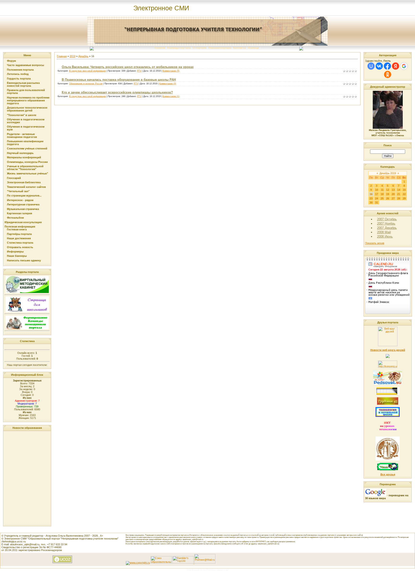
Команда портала (178, 47)
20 (393, 194)
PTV (139, 71)
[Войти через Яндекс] (395, 66)
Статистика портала (20, 242)
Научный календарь (20, 153)
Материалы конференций (24, 157)
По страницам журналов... (24, 195)
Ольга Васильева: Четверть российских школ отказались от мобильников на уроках (128, 67)
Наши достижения (19, 238)
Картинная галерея (19, 213)
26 (387, 198)
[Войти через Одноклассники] (387, 74)
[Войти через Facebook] (387, 66)
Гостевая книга (17, 229)
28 (398, 198)
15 (404, 189)
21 (398, 194)
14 (398, 189)
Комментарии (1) (171, 96)
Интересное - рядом (20, 200)
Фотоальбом (15, 217)
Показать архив (374, 243)
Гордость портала (19, 78)
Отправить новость (20, 247)
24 (376, 198)
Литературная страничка (23, 204)
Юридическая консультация (23, 222)
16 (371, 194)
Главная (160, 47)
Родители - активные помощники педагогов (22, 135)
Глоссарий (14, 178)
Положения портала (20, 69)
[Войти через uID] (371, 66)
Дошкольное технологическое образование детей (27, 109)
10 (376, 189)
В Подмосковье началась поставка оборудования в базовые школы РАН (119, 79)
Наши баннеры (17, 255)
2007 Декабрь (387, 228)
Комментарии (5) (171, 71)
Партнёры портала (19, 234)
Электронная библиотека (24, 182)
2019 (72, 56)
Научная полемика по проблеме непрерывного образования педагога (28, 100)
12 (387, 189)
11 (382, 189)
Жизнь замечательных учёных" (27, 173)
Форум (11, 60)
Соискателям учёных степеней (27, 148)
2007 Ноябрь (386, 223)
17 (376, 194)
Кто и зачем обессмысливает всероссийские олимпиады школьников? (117, 92)
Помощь (253, 47)
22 (404, 194)
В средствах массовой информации (87, 71)
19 (387, 194)
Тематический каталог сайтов (26, 186)
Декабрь (83, 56)
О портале (199, 47)
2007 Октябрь (387, 219)
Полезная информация (20, 226)
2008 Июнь (385, 236)
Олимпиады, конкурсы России (27, 161)
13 (393, 189)
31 (376, 202)
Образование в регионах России (86, 83)
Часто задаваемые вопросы (25, 65)
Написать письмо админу (24, 260)
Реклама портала (219, 47)
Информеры (15, 251)
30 (371, 202)
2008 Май (384, 232)
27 (393, 198)
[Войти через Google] (404, 66)
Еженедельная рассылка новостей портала (23, 84)
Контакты (239, 47)
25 (382, 198)
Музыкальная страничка (23, 209)
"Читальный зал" (18, 191)
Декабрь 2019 (387, 173)
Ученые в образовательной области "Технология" (25, 168)
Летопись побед (18, 74)
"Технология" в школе (21, 115)
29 (404, 198)
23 (371, 198)
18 (382, 194)
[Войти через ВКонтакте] (379, 66)
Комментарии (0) (167, 83)
